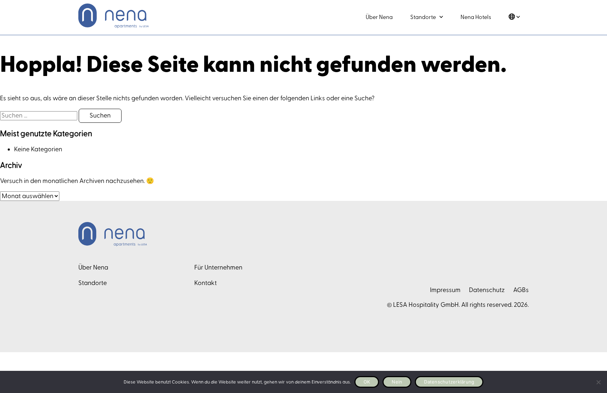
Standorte (423, 17)
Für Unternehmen (218, 268)
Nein (397, 382)
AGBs (521, 290)
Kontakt (205, 283)
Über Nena (379, 17)
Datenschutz (487, 290)
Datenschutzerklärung (449, 382)
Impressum (445, 290)
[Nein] (598, 382)
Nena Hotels (476, 17)
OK (367, 382)
